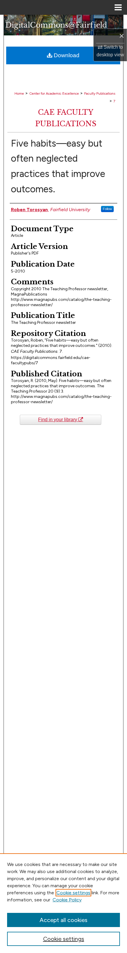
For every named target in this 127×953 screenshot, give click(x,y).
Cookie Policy (67, 900)
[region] (63, 903)
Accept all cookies (63, 920)
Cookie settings (73, 892)
